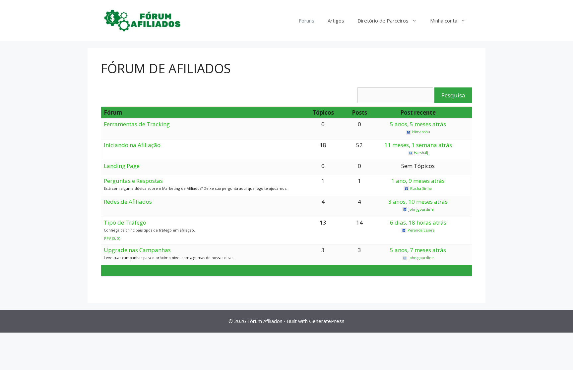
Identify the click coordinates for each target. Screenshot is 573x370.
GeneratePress (327, 321)
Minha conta (443, 20)
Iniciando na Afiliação (132, 145)
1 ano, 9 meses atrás (418, 181)
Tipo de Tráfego (125, 222)
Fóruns (306, 20)
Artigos (336, 20)
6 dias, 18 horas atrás (418, 222)
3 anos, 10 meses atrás (418, 201)
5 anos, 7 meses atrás (418, 250)
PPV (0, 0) (112, 238)
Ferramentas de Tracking (137, 124)
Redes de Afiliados (128, 201)
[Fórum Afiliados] (142, 20)
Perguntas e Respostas (133, 181)
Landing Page (122, 166)
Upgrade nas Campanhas (137, 250)
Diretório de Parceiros (383, 20)
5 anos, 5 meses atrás (418, 124)
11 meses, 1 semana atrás (418, 145)
